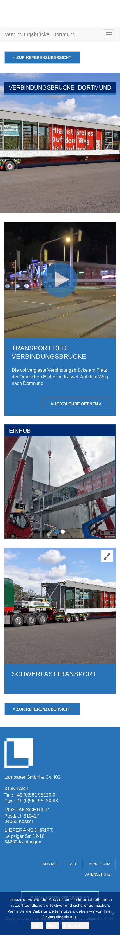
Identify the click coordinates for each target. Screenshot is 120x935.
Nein (52, 925)
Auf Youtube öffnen (74, 403)
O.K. (36, 925)
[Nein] (113, 914)
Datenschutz (75, 925)
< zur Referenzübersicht (42, 57)
